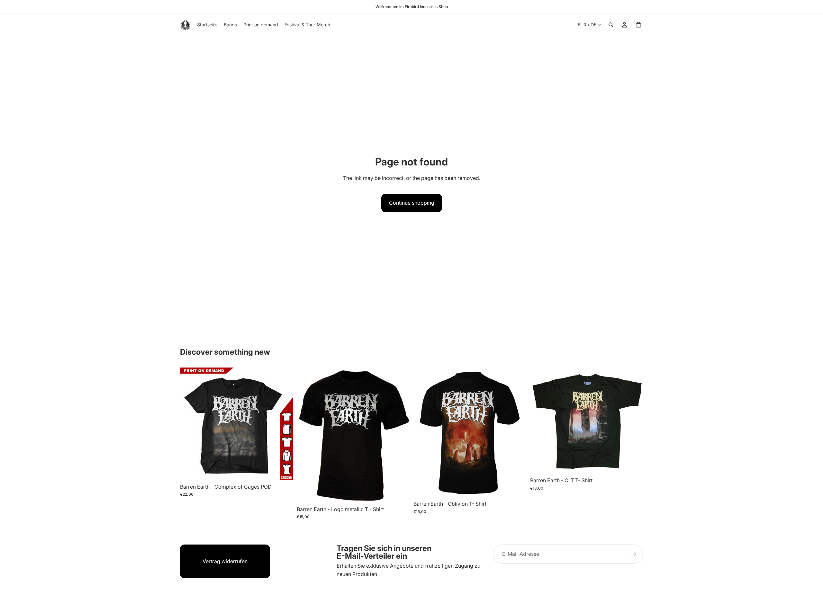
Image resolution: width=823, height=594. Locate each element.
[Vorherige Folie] (189, 424)
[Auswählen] (283, 470)
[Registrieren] (633, 554)
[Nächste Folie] (283, 424)
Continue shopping (411, 202)
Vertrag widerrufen (225, 561)
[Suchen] (611, 25)
